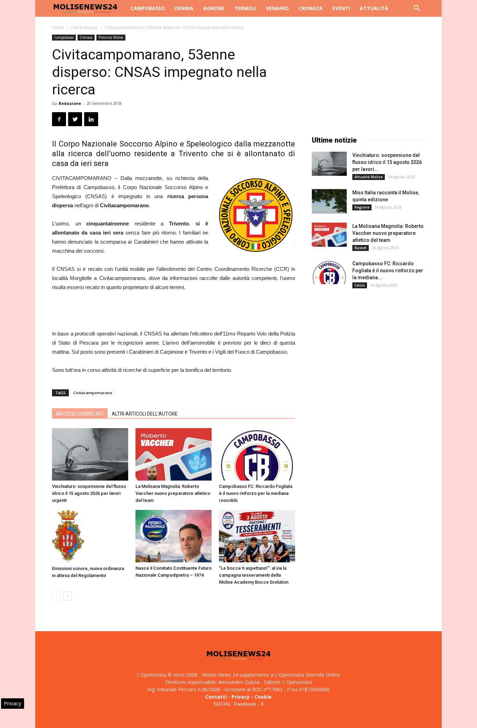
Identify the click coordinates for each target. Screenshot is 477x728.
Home (58, 27)
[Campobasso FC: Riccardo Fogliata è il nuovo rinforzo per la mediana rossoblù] (257, 454)
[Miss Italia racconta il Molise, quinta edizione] (329, 201)
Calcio (359, 285)
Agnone (214, 8)
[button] (416, 9)
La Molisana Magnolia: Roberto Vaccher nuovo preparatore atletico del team (172, 493)
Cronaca (311, 8)
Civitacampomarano (92, 392)
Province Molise (110, 37)
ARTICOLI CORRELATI (79, 414)
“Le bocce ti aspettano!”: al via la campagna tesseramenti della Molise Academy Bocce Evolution (253, 575)
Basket (360, 247)
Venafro (277, 8)
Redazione (70, 103)
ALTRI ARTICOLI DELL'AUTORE (145, 414)
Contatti (216, 696)
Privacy (241, 696)
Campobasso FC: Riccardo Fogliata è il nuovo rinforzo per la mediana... (387, 270)
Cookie (263, 696)
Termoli (245, 8)
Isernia (184, 8)
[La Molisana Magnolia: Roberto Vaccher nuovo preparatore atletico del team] (173, 454)
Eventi (341, 8)
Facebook (245, 704)
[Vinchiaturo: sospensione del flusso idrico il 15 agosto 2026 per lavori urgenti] (90, 454)
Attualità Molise (368, 176)
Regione (361, 207)
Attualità (374, 8)
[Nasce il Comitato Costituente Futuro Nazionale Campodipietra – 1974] (173, 536)
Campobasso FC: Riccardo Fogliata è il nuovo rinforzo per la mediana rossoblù (255, 493)
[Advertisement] (173, 311)
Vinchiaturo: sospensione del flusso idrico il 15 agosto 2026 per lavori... (387, 162)
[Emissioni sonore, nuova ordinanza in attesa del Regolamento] (90, 536)
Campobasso (148, 8)
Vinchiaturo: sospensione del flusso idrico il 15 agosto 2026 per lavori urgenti (89, 493)
